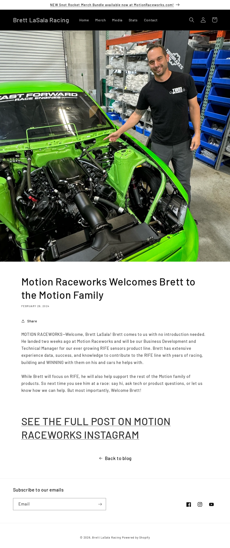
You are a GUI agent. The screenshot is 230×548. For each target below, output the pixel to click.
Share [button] (32, 321)
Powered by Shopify (136, 537)
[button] (192, 20)
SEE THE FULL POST (69, 421)
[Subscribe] (100, 504)
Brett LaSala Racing (106, 537)
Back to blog (118, 458)
